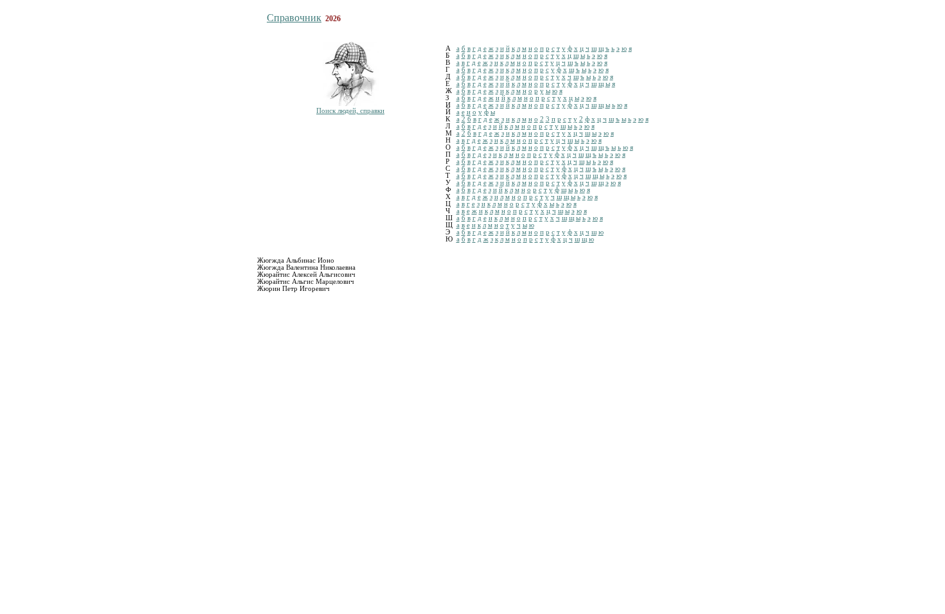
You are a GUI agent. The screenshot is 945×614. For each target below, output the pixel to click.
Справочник (294, 17)
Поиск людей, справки (350, 110)
